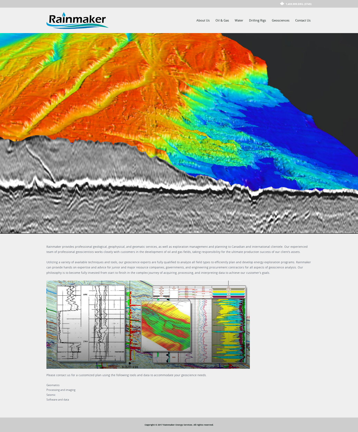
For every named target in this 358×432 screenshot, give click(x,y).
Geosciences (280, 20)
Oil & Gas (222, 20)
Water (239, 20)
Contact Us (303, 20)
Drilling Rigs (257, 20)
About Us (203, 20)
